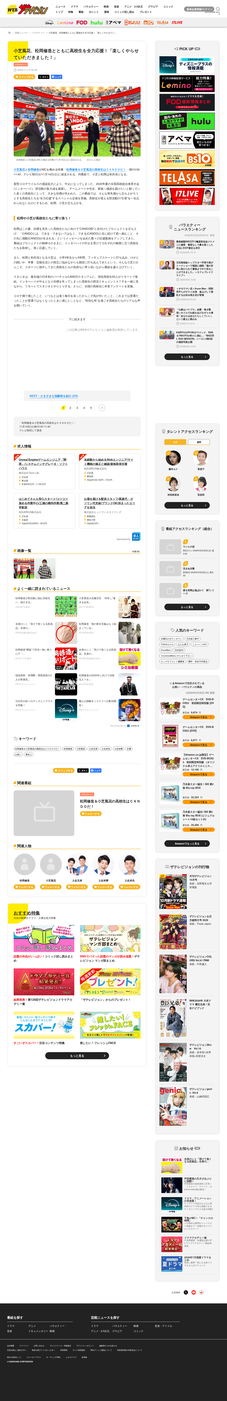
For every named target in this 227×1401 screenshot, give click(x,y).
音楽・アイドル (163, 1326)
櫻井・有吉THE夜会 (197, 661)
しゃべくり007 (200, 644)
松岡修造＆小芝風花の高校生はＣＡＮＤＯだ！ (96, 169)
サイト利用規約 (79, 1350)
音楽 (116, 6)
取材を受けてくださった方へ (43, 1350)
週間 (199, 442)
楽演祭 (84, 1357)
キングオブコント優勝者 (172, 661)
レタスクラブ (71, 1357)
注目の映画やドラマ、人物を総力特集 (35, 918)
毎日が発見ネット (14, 1357)
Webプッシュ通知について (101, 1350)
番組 (81, 11)
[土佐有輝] (103, 871)
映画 (106, 6)
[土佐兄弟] (77, 871)
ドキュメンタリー (38, 1331)
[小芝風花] (51, 871)
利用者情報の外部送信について (129, 1350)
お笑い (18, 754)
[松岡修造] (25, 871)
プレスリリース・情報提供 (60, 1346)
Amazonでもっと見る (187, 843)
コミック (168, 6)
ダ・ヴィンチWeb (53, 1357)
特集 (70, 11)
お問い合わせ (39, 1346)
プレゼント (146, 11)
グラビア (153, 6)
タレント (94, 11)
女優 (129, 749)
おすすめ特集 (27, 913)
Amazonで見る (198, 717)
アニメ (32, 1326)
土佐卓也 (106, 749)
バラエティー (91, 6)
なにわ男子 (183, 644)
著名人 (29, 754)
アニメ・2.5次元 (133, 6)
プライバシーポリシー (85, 1346)
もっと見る (77, 1056)
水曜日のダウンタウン (171, 639)
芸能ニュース (21, 32)
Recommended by (118, 726)
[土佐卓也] (130, 871)
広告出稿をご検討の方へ (17, 1350)
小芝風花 (19, 169)
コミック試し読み (124, 11)
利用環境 (63, 1350)
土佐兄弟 (93, 749)
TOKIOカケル (167, 644)
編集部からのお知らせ (108, 1346)
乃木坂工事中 (192, 639)
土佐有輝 (118, 749)
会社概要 (10, 1346)
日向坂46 (179, 650)
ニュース (60, 6)
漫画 (106, 11)
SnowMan (166, 650)
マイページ (24, 1346)
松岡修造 (33, 169)
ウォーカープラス (34, 1357)
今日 (175, 442)
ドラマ (74, 6)
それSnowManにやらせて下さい (176, 656)
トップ (59, 11)
